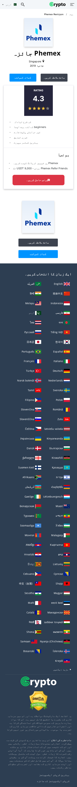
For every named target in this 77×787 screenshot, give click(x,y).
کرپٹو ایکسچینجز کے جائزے (53, 781)
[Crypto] (38, 685)
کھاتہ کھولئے (23, 77)
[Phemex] (38, 232)
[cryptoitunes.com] (57, 4)
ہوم (71, 14)
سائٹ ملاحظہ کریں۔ (54, 77)
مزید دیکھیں (61, 669)
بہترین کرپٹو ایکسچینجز (54, 775)
